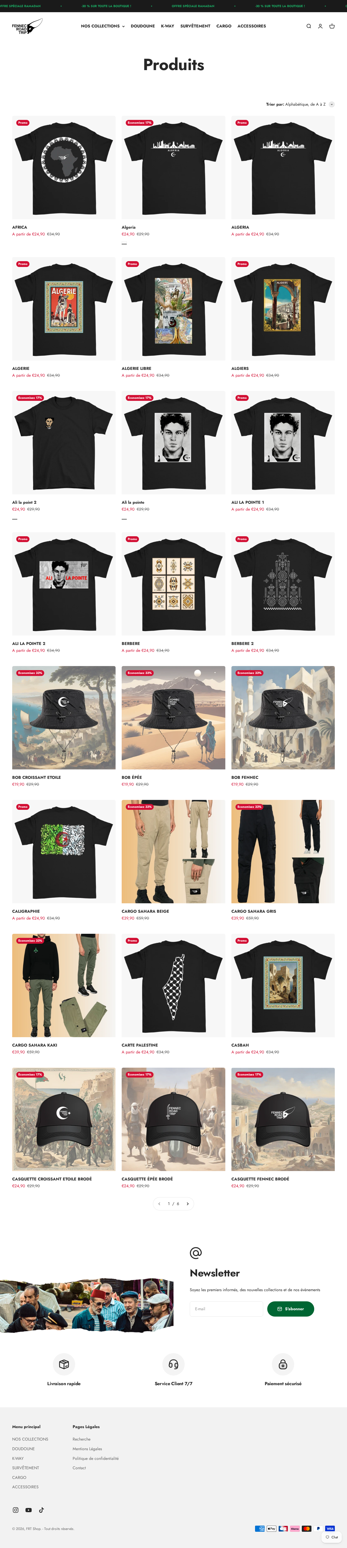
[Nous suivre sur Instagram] (15, 1510)
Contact (79, 1468)
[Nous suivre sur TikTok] (41, 1510)
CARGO (223, 26)
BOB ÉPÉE (132, 777)
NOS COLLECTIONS (100, 26)
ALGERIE (20, 368)
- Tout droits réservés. (58, 1528)
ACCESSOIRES (252, 26)
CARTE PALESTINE (140, 1045)
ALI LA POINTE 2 (28, 643)
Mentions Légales (87, 1449)
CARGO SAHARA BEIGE (145, 911)
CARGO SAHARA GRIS (253, 911)
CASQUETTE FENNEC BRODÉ (260, 1179)
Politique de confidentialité (96, 1458)
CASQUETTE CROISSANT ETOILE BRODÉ (52, 1179)
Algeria (129, 227)
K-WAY (167, 26)
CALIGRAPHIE (26, 911)
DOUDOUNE (143, 26)
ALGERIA (240, 227)
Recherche (81, 1439)
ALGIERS (240, 368)
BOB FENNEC (244, 777)
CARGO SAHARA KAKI (34, 1045)
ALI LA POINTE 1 (247, 502)
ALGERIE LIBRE (136, 368)
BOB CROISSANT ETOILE (36, 777)
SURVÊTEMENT (195, 26)
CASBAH (240, 1045)
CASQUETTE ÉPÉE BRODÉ (147, 1179)
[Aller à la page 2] (187, 1203)
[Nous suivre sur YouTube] (28, 1510)
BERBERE (131, 643)
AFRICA (19, 227)
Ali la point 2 (24, 502)
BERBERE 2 (242, 643)
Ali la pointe (133, 502)
